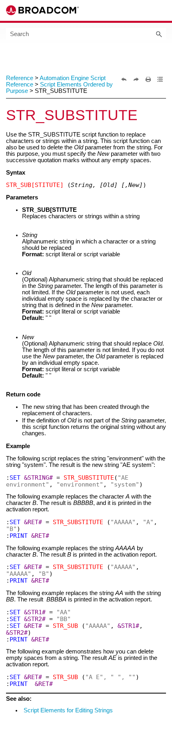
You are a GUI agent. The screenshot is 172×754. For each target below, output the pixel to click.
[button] (159, 34)
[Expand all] (160, 79)
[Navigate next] (136, 79)
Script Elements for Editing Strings (68, 710)
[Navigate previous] (124, 79)
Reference (19, 78)
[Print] (148, 79)
